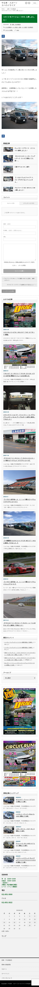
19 (29, 922)
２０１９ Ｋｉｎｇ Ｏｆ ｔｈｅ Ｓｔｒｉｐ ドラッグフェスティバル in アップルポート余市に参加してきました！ (19, 417)
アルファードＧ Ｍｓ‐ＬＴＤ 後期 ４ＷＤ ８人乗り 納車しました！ (19, 279)
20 (34, 922)
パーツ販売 (24, 27)
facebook (29, 3)
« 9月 (3, 931)
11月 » (7, 931)
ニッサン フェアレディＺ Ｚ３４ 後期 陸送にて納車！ (18, 642)
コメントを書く (9, 30)
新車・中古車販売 (11, 9)
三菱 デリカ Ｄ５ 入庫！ (22, 167)
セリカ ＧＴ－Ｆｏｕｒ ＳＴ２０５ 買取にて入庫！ (25, 800)
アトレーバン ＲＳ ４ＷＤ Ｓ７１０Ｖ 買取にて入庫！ (25, 844)
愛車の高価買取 (6, 964)
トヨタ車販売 (8, 27)
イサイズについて (7, 978)
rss (26, 3)
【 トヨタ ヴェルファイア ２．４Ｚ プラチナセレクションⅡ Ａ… (24, 180)
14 (4, 922)
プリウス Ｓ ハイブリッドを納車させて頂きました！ (21, 284)
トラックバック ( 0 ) (28, 203)
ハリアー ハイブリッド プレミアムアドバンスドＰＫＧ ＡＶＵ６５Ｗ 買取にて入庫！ (26, 860)
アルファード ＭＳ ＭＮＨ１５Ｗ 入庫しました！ (25, 189)
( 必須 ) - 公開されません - (12, 230)
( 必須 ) (7, 224)
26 (29, 925)
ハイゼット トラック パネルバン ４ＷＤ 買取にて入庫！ (25, 815)
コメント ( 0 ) (10, 203)
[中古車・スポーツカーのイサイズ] (9, 4)
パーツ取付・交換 (16, 27)
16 (14, 922)
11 (24, 919)
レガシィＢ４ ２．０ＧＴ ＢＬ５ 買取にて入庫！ (25, 830)
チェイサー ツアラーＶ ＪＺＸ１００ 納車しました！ (25, 149)
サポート (4, 969)
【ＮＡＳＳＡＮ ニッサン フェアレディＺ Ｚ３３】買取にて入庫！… (25, 158)
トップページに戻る (8, 291)
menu (34, 3)
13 (34, 919)
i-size (17, 30)
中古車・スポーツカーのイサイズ (17, 983)
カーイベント (5, 973)
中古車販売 (30, 27)
